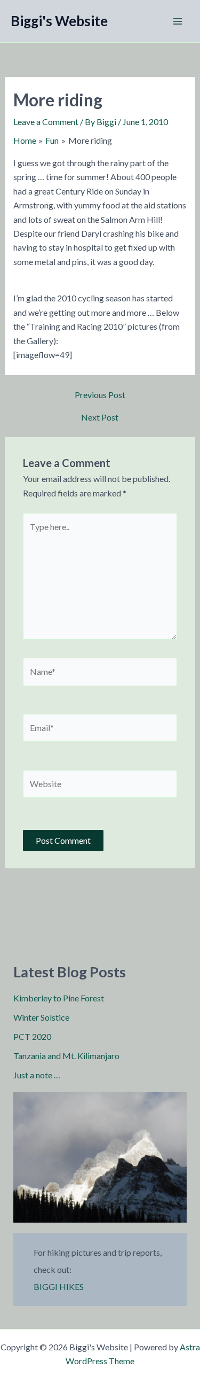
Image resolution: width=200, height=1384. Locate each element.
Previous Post (100, 395)
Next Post (99, 417)
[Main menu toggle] (177, 21)
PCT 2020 (32, 1036)
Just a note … (36, 1075)
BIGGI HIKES (59, 1286)
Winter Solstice (41, 1017)
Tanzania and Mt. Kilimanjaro (66, 1056)
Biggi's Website (59, 20)
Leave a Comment (45, 121)
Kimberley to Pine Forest (58, 998)
